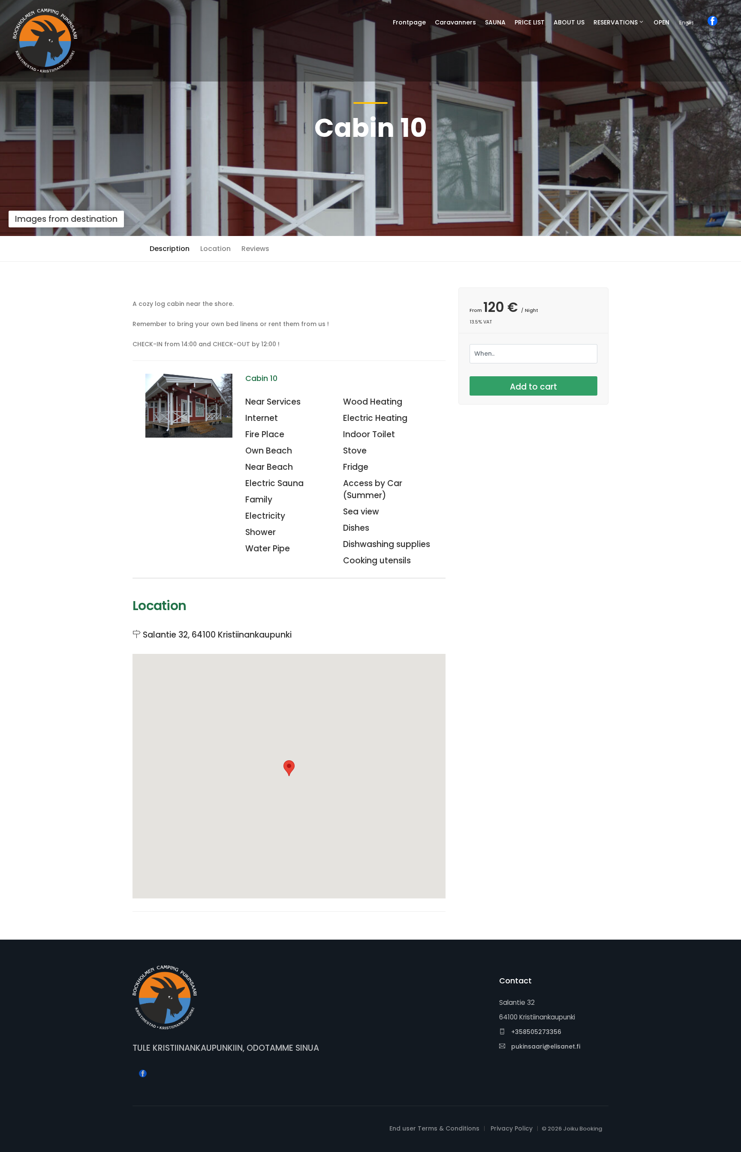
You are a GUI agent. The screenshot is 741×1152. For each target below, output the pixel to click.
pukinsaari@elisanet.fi (544, 1046)
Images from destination (66, 219)
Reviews (255, 249)
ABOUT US (569, 22)
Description (170, 249)
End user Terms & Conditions (434, 1128)
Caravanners (455, 22)
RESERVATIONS (615, 22)
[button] (289, 768)
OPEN (661, 22)
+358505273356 (535, 1032)
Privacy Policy (512, 1128)
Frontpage (409, 22)
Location (215, 249)
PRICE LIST (530, 22)
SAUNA (495, 22)
